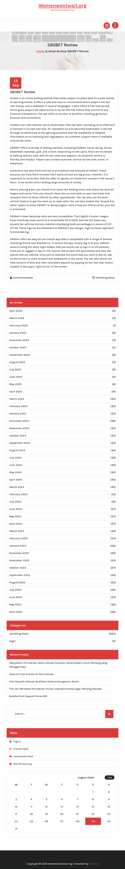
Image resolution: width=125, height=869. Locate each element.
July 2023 (15, 501)
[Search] (109, 714)
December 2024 (19, 420)
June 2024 (15, 464)
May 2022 (15, 604)
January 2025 (17, 413)
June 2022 (15, 597)
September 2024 (19, 442)
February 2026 (18, 325)
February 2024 (18, 494)
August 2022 (17, 582)
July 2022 (15, 589)
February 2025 (18, 406)
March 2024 (16, 487)
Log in (17, 741)
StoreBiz (94, 863)
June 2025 (15, 376)
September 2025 (19, 354)
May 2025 (15, 384)
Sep (15, 83)
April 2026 (15, 310)
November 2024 (19, 428)
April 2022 (15, 611)
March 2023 (16, 531)
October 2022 (17, 567)
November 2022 (19, 560)
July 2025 (15, 369)
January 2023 (17, 545)
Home (40, 51)
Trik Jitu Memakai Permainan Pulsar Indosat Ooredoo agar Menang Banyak (55, 688)
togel (12, 641)
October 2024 (17, 435)
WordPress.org (22, 763)
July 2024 (15, 457)
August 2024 (17, 450)
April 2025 (15, 391)
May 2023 (15, 516)
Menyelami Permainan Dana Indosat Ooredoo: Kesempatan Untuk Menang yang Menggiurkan (58, 664)
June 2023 (15, 509)
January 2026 (17, 332)
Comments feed (23, 756)
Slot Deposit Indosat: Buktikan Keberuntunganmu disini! (44, 681)
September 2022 (19, 575)
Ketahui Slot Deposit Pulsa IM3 (28, 696)
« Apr (109, 777)
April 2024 (15, 479)
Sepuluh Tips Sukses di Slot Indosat (31, 674)
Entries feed (20, 748)
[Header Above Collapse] (115, 25)
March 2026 (16, 318)
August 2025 (17, 362)
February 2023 (18, 538)
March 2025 (16, 398)
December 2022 (19, 553)
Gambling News (105, 277)
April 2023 (15, 523)
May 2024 (15, 472)
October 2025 (17, 347)
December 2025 (19, 340)
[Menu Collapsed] (107, 25)
